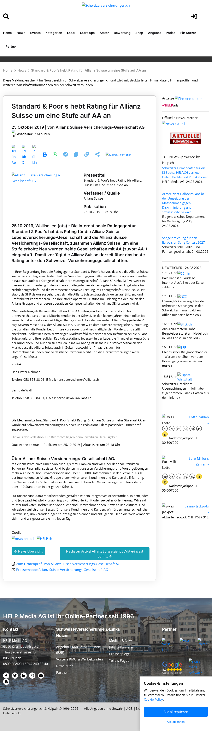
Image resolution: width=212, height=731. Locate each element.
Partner (11, 46)
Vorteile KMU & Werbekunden (79, 659)
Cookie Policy (153, 699)
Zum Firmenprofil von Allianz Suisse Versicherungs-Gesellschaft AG (68, 564)
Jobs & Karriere (121, 647)
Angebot (154, 33)
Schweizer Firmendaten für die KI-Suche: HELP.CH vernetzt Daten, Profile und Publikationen (185, 172)
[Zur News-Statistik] (118, 155)
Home (7, 33)
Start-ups (87, 33)
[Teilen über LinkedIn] (34, 155)
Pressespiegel (120, 654)
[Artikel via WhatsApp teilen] (55, 155)
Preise (170, 33)
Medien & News (121, 640)
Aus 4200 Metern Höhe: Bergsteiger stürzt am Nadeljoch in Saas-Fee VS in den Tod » (185, 333)
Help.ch (52, 708)
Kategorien (54, 33)
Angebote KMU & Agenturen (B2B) (78, 650)
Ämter (104, 33)
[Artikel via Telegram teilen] (66, 155)
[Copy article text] (76, 155)
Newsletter (64, 666)
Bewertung (122, 33)
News (21, 33)
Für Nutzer (188, 33)
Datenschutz (12, 713)
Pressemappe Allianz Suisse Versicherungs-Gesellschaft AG (62, 569)
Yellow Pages (119, 660)
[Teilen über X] (24, 155)
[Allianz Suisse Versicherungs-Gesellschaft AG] (37, 178)
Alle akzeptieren (176, 711)
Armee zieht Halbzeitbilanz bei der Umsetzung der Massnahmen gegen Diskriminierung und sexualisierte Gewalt (183, 203)
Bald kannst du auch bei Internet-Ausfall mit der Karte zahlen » (183, 282)
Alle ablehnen (176, 721)
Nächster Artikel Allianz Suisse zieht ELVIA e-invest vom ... (104, 554)
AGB (129, 708)
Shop (139, 33)
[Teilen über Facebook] (14, 155)
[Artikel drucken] (45, 155)
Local (71, 33)
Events (35, 33)
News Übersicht (30, 551)
